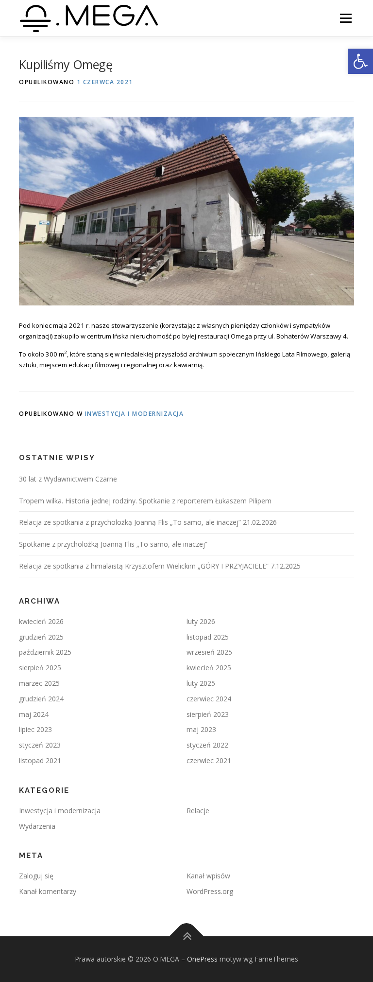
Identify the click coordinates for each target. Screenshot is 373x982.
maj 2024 (34, 714)
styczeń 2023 (40, 745)
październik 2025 (45, 652)
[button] (360, 61)
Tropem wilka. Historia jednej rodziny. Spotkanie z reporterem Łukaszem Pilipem (145, 500)
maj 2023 (201, 729)
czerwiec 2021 (208, 760)
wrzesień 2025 (209, 652)
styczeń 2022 (207, 745)
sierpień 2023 (207, 714)
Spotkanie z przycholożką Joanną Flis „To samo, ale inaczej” (113, 544)
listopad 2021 (40, 760)
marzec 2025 (39, 683)
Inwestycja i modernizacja (134, 414)
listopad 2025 (207, 637)
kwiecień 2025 (208, 667)
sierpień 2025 (40, 667)
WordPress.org (209, 891)
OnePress (202, 959)
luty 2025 (200, 683)
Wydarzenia (37, 826)
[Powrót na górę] (187, 936)
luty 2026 (200, 621)
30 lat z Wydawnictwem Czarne (68, 478)
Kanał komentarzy (47, 891)
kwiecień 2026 (41, 621)
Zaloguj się (36, 875)
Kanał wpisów (208, 875)
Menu (345, 18)
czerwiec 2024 (208, 698)
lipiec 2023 (35, 729)
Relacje (197, 810)
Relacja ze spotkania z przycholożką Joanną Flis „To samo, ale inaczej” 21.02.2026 (148, 522)
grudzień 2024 (41, 698)
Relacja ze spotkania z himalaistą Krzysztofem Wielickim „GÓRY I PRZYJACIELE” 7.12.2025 (160, 566)
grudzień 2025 (41, 637)
